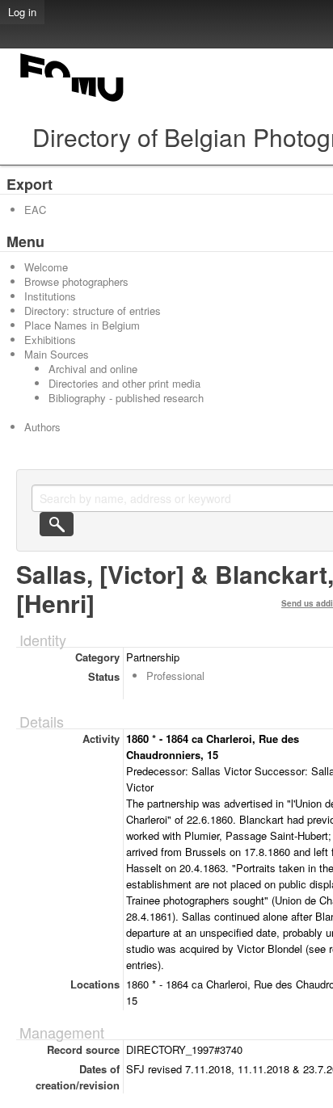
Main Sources (56, 354)
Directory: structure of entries (92, 310)
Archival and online (92, 368)
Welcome (46, 267)
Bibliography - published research (126, 397)
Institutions (50, 296)
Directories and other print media (124, 383)
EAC (35, 209)
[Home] (72, 101)
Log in (22, 11)
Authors (42, 426)
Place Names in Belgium (82, 325)
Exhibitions (50, 339)
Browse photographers (76, 281)
